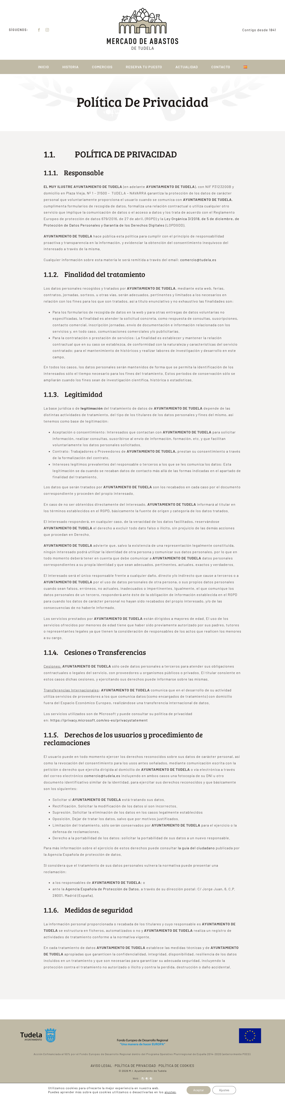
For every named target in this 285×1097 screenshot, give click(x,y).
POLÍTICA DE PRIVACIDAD (135, 1066)
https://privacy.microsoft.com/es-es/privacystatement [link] (99, 720)
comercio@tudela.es (198, 260)
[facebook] (39, 30)
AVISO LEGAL (101, 1066)
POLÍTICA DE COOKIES (176, 1066)
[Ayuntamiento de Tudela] (38, 1030)
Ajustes (224, 1090)
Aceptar (198, 1090)
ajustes (170, 1092)
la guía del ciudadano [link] (196, 848)
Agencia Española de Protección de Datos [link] (102, 889)
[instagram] (47, 30)
